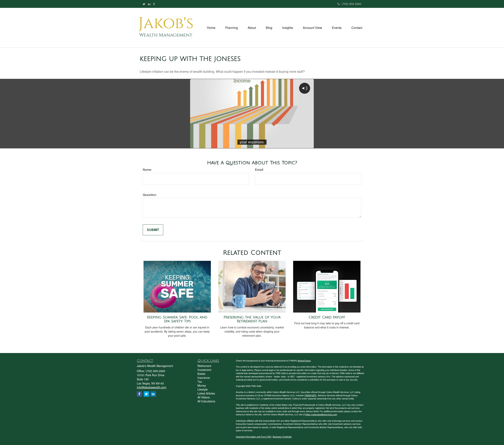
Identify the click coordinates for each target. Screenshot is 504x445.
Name (147, 169)
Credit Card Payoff (327, 317)
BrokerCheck (304, 360)
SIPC (314, 395)
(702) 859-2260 (351, 4)
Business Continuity (282, 436)
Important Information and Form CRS (253, 436)
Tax (199, 381)
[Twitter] (144, 4)
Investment (204, 370)
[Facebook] (154, 4)
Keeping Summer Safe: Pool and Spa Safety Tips (177, 319)
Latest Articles (206, 393)
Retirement (204, 366)
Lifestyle (202, 389)
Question (149, 195)
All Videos (203, 397)
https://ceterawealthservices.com (321, 414)
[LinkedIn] (149, 4)
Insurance (203, 378)
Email (259, 169)
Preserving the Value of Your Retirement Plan (252, 319)
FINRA (308, 395)
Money (201, 385)
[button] (231, 27)
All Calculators (206, 401)
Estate (201, 374)
